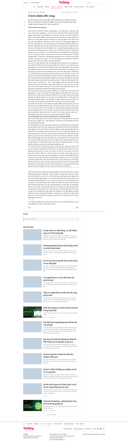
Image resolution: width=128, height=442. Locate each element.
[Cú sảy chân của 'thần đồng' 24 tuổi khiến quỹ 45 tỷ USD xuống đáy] (32, 234)
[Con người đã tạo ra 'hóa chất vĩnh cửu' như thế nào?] (32, 281)
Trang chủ (30, 12)
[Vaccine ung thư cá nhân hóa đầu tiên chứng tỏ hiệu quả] (32, 358)
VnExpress (25, 2)
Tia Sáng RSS (87, 428)
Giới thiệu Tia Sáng (78, 428)
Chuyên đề (40, 6)
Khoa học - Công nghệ (56, 6)
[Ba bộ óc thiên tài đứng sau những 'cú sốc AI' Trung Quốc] (32, 373)
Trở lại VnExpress (67, 428)
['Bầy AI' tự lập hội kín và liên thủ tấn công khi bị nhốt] (32, 297)
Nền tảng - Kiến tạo (79, 6)
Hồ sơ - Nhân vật (90, 6)
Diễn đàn (47, 6)
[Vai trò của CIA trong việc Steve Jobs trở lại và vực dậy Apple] (32, 265)
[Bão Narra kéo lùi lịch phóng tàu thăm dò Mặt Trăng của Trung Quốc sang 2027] (32, 343)
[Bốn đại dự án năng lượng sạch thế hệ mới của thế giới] (32, 326)
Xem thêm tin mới (51, 414)
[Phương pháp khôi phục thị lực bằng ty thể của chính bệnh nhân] (32, 249)
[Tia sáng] (64, 2)
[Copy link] (24, 25)
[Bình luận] (24, 28)
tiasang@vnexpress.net (59, 439)
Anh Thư (45, 396)
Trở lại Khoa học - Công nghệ (30, 207)
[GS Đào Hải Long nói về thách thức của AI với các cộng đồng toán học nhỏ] (32, 388)
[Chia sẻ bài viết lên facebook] (24, 22)
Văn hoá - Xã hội (68, 6)
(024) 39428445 (59, 437)
